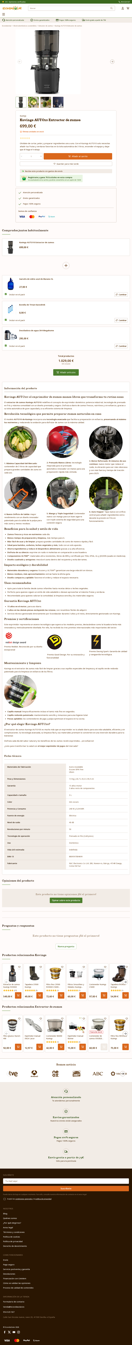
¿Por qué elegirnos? (12, 1223)
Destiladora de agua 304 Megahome (36, 330)
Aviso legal (8, 1227)
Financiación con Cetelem (14, 1278)
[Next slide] (112, 62)
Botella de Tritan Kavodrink (32, 304)
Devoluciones (9, 1274)
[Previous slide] (20, 62)
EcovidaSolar (7, 26)
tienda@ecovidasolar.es (13, 1306)
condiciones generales (23, 1199)
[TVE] (13, 1073)
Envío (5, 1260)
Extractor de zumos (46, 26)
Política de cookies (11, 1236)
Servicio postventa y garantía (16, 1269)
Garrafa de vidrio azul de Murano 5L (36, 279)
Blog (5, 1213)
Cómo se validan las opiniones (16, 1283)
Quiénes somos (10, 1218)
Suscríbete (66, 1188)
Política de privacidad (13, 1241)
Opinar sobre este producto (66, 900)
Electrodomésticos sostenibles (25, 26)
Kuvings (23, 116)
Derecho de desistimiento (15, 1246)
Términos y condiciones (14, 1232)
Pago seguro (8, 1264)
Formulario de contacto (13, 1301)
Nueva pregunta (66, 946)
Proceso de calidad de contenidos (18, 1287)
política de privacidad (43, 1199)
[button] (21, 102)
